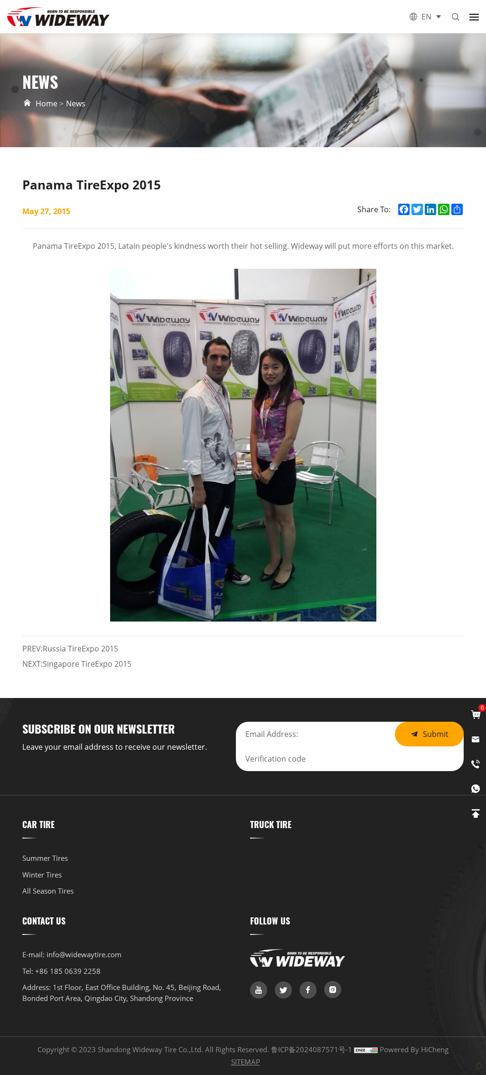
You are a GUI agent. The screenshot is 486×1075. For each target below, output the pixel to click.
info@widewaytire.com (84, 954)
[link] (258, 990)
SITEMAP (245, 1061)
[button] (474, 16)
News (75, 103)
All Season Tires (48, 891)
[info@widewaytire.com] (475, 739)
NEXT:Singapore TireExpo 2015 (76, 664)
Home (46, 103)
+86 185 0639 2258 (68, 971)
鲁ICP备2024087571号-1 (312, 1049)
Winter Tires (42, 874)
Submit (436, 734)
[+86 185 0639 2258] (475, 764)
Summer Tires (45, 858)
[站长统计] (366, 1049)
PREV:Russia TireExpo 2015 (70, 648)
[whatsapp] (475, 788)
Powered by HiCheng (414, 1049)
